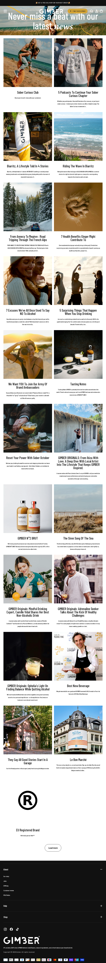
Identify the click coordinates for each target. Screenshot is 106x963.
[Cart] (101, 11)
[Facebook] (11, 929)
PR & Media (6, 895)
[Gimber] (21, 940)
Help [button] (5, 905)
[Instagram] (5, 929)
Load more (53, 847)
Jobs (5, 881)
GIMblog (5, 886)
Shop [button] (5, 916)
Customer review (8, 890)
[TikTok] (17, 929)
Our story (6, 876)
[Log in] (96, 11)
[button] (5, 11)
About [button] (5, 869)
